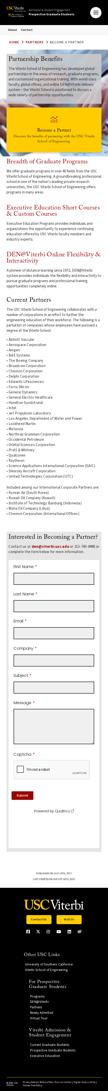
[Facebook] (28, 931)
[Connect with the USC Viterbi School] (80, 931)
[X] (38, 931)
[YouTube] (59, 931)
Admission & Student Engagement (51, 12)
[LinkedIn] (69, 931)
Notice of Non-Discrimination (56, 1082)
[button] (95, 12)
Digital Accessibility (85, 1082)
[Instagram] (48, 931)
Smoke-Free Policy (32, 1085)
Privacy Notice (30, 1082)
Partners (35, 42)
